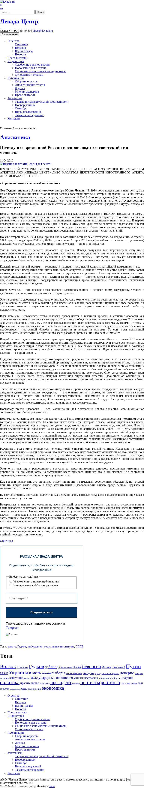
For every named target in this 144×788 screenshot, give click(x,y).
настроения (91, 677)
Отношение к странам (29, 74)
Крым (77, 667)
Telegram (12, 628)
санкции (125, 683)
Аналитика (15, 137)
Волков (8, 666)
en (1, 8)
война (46, 673)
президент (60, 682)
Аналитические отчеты (30, 84)
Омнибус (21, 108)
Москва (106, 667)
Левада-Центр (19, 21)
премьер (76, 683)
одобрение (116, 678)
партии (127, 678)
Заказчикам (15, 98)
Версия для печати (39, 163)
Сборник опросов (26, 81)
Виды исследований (28, 111)
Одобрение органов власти (32, 64)
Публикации (16, 78)
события (4, 688)
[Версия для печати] (13, 163)
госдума (88, 673)
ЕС (46, 667)
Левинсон (91, 666)
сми (140, 683)
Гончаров (22, 667)
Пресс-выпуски (17, 57)
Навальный (118, 667)
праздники (45, 683)
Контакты (14, 118)
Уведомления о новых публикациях (36, 581)
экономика (53, 688)
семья (134, 683)
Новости (20, 54)
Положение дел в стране (30, 68)
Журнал (20, 88)
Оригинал (6, 540)
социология (15, 689)
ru (1, 5)
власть (12, 646)
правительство (29, 683)
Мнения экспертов (27, 91)
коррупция (16, 678)
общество (104, 678)
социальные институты (59, 646)
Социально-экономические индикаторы (40, 71)
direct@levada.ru (43, 30)
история (4, 678)
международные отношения (52, 678)
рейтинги (110, 682)
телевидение (34, 689)
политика (10, 682)
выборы (58, 673)
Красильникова (66, 667)
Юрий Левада (24, 51)
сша (24, 688)
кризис (27, 678)
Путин (133, 666)
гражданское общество (107, 673)
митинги (79, 678)
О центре (13, 41)
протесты (90, 682)
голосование (74, 673)
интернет (139, 673)
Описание (21, 44)
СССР (79, 646)
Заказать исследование (29, 115)
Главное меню (10, 34)
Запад (53, 666)
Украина (18, 672)
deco (52, 786)
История (20, 47)
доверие (127, 673)
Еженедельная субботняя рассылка (35, 585)
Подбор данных (25, 105)
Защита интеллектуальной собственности (41, 101)
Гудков (21, 646)
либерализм (35, 646)
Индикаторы (16, 61)
